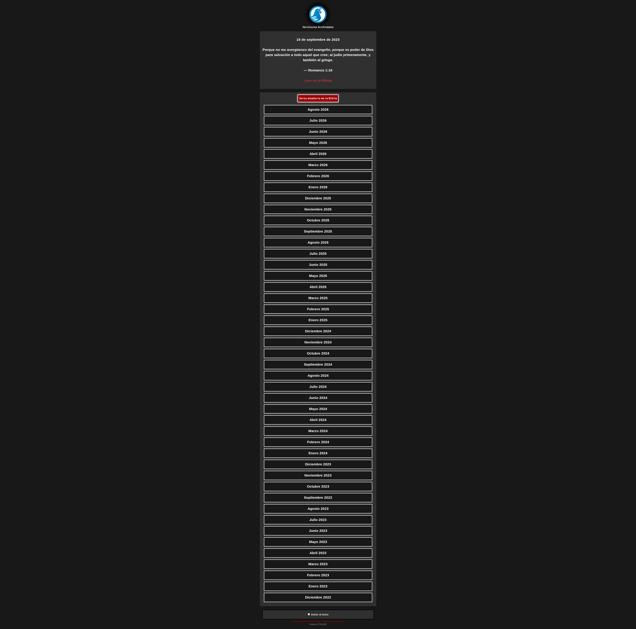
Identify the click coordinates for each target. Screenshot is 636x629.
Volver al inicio (319, 614)
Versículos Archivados (318, 27)
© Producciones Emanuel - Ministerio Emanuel (318, 621)
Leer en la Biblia (318, 80)
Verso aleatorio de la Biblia (318, 98)
